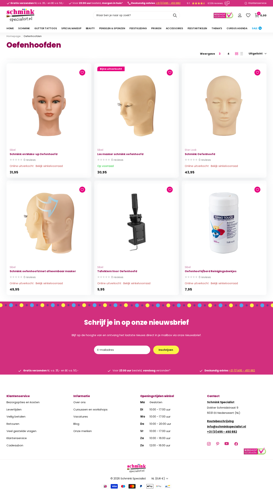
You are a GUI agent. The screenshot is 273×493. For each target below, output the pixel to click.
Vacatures (80, 416)
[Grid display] (236, 53)
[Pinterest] (217, 444)
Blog (76, 424)
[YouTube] (227, 443)
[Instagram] (209, 444)
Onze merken (82, 431)
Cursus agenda (237, 28)
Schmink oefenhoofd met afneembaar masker (43, 271)
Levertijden (14, 409)
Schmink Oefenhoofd (200, 154)
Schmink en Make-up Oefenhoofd (33, 154)
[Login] (239, 15)
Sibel (13, 150)
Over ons (79, 402)
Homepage (13, 36)
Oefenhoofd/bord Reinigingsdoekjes (210, 271)
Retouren (12, 424)
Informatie (81, 396)
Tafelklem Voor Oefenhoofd (117, 271)
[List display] (241, 53)
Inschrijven (166, 350)
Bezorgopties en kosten (23, 402)
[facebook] (236, 444)
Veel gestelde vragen (21, 431)
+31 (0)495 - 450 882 (168, 3)
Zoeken (175, 15)
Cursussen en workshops (90, 409)
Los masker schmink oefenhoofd (120, 154)
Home (10, 28)
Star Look (190, 150)
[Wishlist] (248, 15)
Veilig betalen (15, 416)
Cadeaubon (14, 445)
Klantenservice (18, 396)
